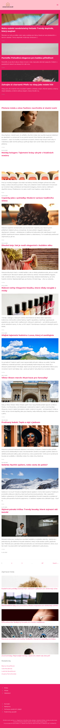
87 (42, 563)
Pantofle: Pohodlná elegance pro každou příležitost (27, 58)
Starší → (55, 563)
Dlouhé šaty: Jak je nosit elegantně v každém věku (27, 245)
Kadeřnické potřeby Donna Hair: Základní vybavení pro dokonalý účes (29, 589)
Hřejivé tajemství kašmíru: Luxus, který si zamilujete (28, 335)
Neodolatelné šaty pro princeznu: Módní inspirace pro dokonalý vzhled (30, 605)
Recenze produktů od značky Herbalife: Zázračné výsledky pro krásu (29, 639)
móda (3, 40)
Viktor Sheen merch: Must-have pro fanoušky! (25, 378)
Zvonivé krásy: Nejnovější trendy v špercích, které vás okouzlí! (26, 656)
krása (3, 192)
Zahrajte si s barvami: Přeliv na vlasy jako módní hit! (27, 84)
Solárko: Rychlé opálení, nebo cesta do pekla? (25, 465)
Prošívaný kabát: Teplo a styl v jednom (21, 422)
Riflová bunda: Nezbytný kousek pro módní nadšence (23, 622)
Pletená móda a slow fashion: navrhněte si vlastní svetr (29, 108)
